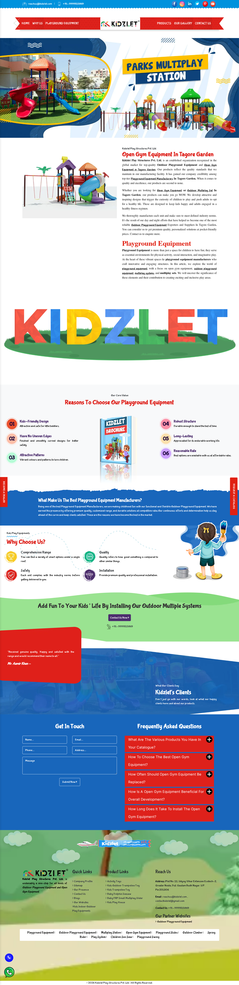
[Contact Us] (9, 956)
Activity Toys (114, 881)
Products (164, 23)
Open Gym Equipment (169, 190)
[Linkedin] (190, 3)
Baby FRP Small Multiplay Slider (125, 898)
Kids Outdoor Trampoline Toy (123, 885)
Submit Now (69, 782)
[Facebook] (174, 3)
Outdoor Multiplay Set (200, 190)
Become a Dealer (3, 492)
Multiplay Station (111, 932)
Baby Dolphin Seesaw (119, 894)
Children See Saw (121, 937)
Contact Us (203, 23)
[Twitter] (197, 3)
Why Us (37, 23)
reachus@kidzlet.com (40, 3)
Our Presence (81, 889)
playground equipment (134, 268)
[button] (18, 88)
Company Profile (82, 881)
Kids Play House (116, 902)
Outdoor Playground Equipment (149, 225)
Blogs (76, 898)
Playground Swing (148, 937)
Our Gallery (183, 23)
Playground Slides (167, 932)
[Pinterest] (205, 3)
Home (26, 23)
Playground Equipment (62, 23)
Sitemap (78, 885)
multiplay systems (144, 273)
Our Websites (80, 902)
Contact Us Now (119, 617)
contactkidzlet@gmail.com (169, 901)
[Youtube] (213, 3)
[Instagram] (182, 3)
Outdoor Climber (192, 932)
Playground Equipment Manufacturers (152, 178)
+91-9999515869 (122, 626)
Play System (98, 937)
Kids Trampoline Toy (118, 889)
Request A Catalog (233, 496)
